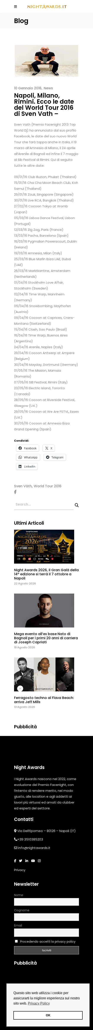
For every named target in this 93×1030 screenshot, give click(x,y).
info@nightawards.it (34, 847)
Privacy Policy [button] (39, 1003)
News (48, 88)
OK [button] (48, 1015)
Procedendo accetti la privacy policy (47, 941)
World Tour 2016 (47, 486)
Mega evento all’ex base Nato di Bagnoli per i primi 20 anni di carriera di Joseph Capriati (46, 638)
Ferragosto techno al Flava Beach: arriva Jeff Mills (44, 699)
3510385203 (33, 839)
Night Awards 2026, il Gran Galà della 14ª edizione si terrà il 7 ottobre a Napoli (46, 574)
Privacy (19, 870)
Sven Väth (23, 486)
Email (18, 925)
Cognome (21, 910)
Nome (18, 895)
